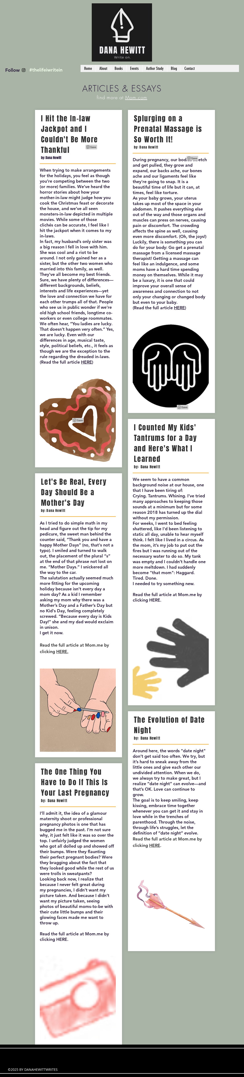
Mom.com (136, 97)
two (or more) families (75, 183)
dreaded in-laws (93, 356)
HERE (86, 362)
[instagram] (23, 70)
